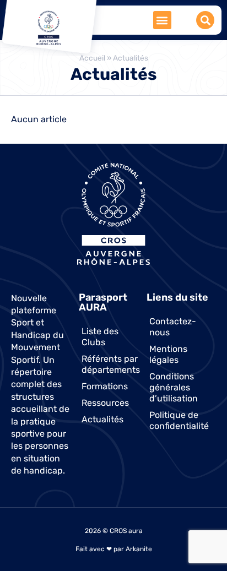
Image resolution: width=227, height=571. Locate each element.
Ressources (105, 403)
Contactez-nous (172, 327)
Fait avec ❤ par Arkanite (113, 549)
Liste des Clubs (100, 336)
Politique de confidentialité (179, 420)
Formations (105, 386)
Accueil (92, 57)
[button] (162, 20)
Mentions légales (168, 354)
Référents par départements (111, 364)
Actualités (102, 419)
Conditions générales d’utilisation (173, 387)
